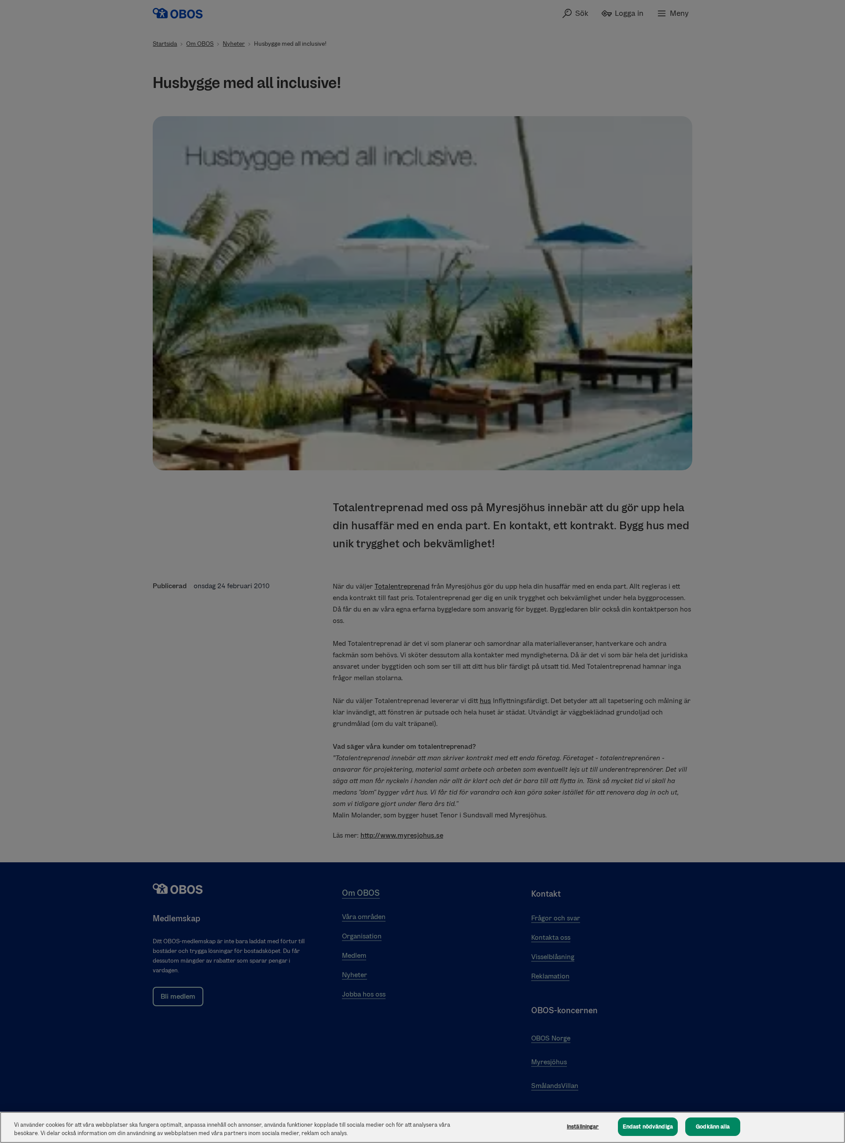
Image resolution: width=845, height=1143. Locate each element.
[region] (422, 1127)
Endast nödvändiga (648, 1126)
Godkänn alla (713, 1126)
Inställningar (583, 1126)
